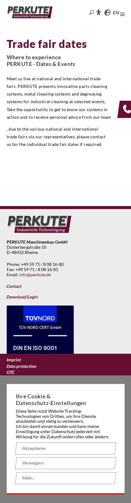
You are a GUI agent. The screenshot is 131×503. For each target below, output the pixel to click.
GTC (10, 372)
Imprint (13, 359)
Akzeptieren (34, 448)
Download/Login (22, 297)
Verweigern (33, 462)
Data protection (21, 366)
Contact (14, 286)
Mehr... (28, 477)
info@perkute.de (35, 274)
